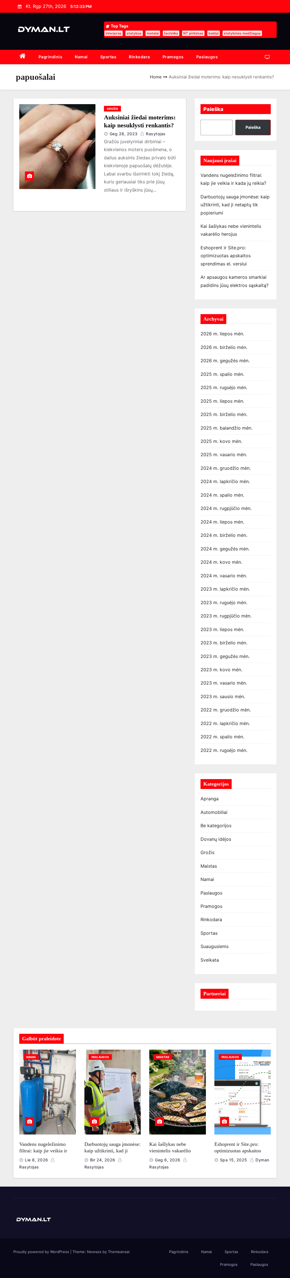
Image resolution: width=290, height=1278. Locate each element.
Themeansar (118, 1251)
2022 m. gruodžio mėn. (226, 710)
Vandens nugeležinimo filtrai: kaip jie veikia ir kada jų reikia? (43, 1150)
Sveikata (210, 960)
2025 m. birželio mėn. (224, 414)
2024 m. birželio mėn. (224, 535)
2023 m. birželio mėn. (224, 643)
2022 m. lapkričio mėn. (225, 723)
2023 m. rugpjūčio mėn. (226, 616)
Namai (81, 56)
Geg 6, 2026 (167, 1159)
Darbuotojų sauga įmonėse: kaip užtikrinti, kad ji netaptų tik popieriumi (235, 205)
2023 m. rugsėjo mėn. (224, 602)
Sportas (108, 56)
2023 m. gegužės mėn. (225, 656)
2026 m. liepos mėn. (222, 333)
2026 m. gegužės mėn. (225, 360)
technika (171, 33)
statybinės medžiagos (242, 33)
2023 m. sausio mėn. (223, 696)
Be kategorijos (216, 825)
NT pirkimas (193, 33)
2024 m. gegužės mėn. (225, 549)
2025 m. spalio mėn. (222, 374)
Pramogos (173, 56)
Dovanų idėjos (216, 839)
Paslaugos (207, 56)
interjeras (113, 33)
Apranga (210, 798)
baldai (213, 33)
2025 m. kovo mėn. (221, 441)
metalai (153, 33)
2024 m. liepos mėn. (222, 522)
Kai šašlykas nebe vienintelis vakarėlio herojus (170, 1150)
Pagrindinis (51, 56)
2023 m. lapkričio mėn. (225, 589)
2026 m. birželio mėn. (224, 347)
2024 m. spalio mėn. (222, 495)
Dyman (261, 1159)
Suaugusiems (215, 946)
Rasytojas (155, 133)
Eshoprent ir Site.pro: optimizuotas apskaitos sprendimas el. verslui (226, 256)
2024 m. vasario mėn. (224, 575)
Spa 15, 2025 (233, 1159)
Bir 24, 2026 (102, 1159)
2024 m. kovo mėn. (221, 562)
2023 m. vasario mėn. (224, 683)
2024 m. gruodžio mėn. (226, 468)
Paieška (213, 109)
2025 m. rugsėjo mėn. (224, 387)
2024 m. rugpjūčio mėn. (226, 508)
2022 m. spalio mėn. (222, 736)
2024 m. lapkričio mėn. (225, 481)
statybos (134, 33)
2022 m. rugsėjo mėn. (224, 750)
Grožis (112, 108)
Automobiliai (214, 812)
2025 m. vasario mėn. (224, 454)
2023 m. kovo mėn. (221, 669)
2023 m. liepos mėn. (222, 629)
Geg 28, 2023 (124, 133)
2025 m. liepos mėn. (222, 401)
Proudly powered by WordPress (41, 1251)
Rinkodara (139, 56)
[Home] (22, 57)
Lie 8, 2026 (36, 1159)
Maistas (209, 866)
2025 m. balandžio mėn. (226, 428)
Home (156, 77)
